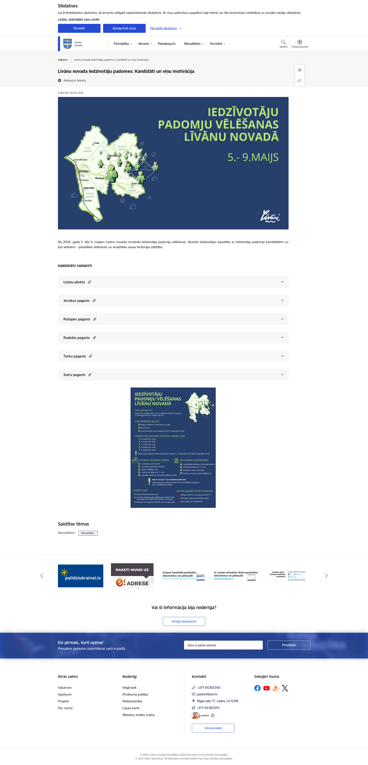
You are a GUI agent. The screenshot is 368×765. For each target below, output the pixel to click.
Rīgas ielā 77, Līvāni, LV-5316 (217, 701)
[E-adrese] (200, 715)
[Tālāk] (326, 576)
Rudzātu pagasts (76, 338)
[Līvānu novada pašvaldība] (82, 44)
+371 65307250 (208, 688)
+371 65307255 (208, 708)
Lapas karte (130, 708)
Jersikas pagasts (76, 300)
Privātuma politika (135, 694)
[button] (89, 282)
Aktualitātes (88, 533)
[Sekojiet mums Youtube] (266, 687)
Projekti (63, 701)
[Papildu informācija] (212, 715)
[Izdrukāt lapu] (299, 70)
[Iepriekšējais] (42, 576)
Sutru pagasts (74, 375)
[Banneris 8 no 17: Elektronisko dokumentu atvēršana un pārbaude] (236, 576)
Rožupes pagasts (76, 319)
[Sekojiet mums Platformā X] (285, 688)
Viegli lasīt (129, 688)
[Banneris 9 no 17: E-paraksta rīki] (287, 576)
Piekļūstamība (132, 701)
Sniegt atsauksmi (184, 621)
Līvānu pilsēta (74, 282)
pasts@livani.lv (207, 694)
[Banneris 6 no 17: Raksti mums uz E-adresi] (132, 576)
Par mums (65, 708)
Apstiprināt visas (124, 28)
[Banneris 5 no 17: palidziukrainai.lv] (80, 576)
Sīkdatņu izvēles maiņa (138, 715)
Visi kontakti (213, 728)
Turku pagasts (74, 356)
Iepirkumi (64, 694)
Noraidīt (79, 28)
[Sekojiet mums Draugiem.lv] (276, 688)
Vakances (65, 688)
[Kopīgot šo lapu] (299, 80)
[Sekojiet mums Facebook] (257, 688)
